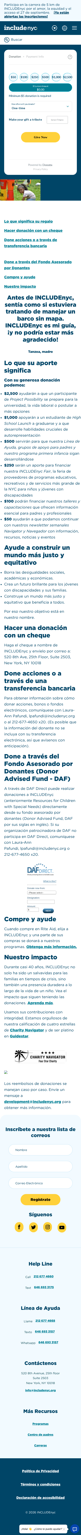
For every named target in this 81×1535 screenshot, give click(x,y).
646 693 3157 (45, 1331)
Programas (40, 1424)
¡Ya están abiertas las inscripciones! (36, 15)
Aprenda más (40, 1003)
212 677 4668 (45, 1321)
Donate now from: (36, 888)
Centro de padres (40, 1434)
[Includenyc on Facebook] (19, 1227)
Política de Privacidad (40, 1471)
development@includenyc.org (32, 1102)
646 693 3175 (44, 1287)
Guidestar (19, 1036)
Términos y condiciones (40, 1484)
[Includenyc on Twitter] (33, 1227)
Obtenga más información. (51, 947)
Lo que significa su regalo (28, 221)
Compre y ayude (19, 277)
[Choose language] (64, 28)
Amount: (31, 906)
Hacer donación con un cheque (33, 230)
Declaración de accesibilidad (40, 1498)
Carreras (40, 1445)
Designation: (33, 898)
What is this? (49, 881)
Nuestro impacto (20, 286)
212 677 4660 (44, 1276)
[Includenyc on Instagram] (47, 1227)
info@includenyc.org (40, 1390)
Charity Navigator (27, 1030)
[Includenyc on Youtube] (62, 1227)
